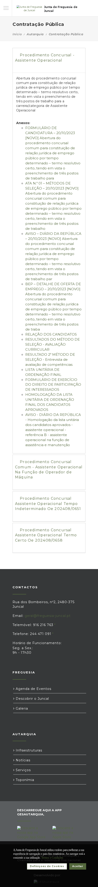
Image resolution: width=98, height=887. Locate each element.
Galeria (21, 708)
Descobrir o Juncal (32, 699)
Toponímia (24, 780)
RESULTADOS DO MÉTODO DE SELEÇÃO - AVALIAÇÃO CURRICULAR (52, 344)
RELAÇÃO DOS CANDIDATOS (51, 334)
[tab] (49, 60)
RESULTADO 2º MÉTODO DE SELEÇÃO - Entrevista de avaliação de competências (50, 359)
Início (17, 34)
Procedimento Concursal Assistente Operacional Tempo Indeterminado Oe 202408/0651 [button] (48, 503)
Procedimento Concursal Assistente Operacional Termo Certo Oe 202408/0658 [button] (46, 535)
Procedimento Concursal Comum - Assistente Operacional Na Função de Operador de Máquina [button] (49, 469)
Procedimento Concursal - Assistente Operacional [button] (45, 57)
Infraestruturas (28, 750)
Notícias (22, 760)
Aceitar (77, 866)
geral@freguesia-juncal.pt (48, 616)
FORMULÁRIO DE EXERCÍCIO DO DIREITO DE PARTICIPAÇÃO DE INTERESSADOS (53, 384)
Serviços (23, 770)
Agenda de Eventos (33, 689)
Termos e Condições (52, 857)
